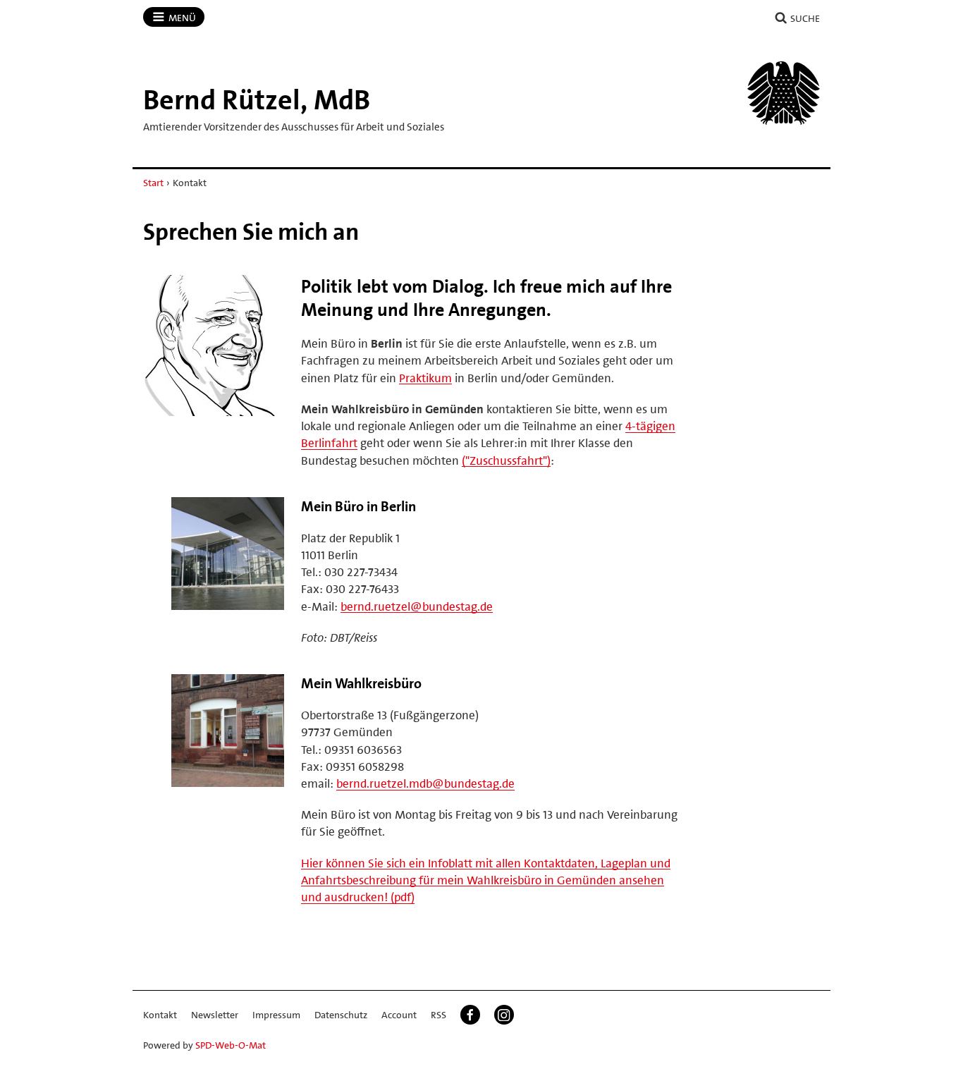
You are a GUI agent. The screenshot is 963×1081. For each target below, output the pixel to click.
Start (153, 182)
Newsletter (214, 1014)
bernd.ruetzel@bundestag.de (417, 606)
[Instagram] (504, 1015)
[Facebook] (470, 1015)
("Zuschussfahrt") (506, 460)
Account (399, 1014)
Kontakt (160, 1014)
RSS (438, 1014)
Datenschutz (340, 1014)
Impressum (276, 1014)
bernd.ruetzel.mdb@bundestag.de (425, 783)
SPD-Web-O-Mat (230, 1045)
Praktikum (425, 378)
